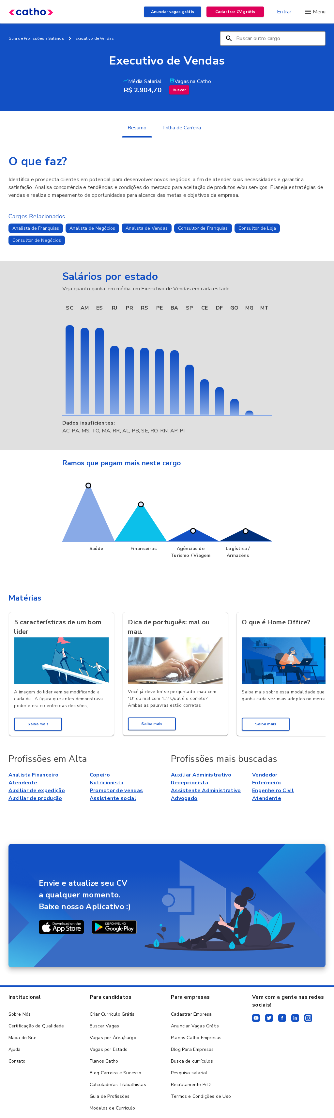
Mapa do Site (22, 1038)
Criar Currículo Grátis (112, 1014)
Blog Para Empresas (192, 1049)
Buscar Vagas (104, 1026)
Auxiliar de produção (35, 798)
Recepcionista (189, 782)
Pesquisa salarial (189, 1073)
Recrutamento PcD (191, 1085)
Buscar (179, 90)
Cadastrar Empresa (191, 1014)
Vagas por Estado (109, 1049)
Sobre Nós (19, 1014)
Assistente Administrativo (206, 790)
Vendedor (264, 774)
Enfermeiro (266, 782)
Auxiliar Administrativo (201, 774)
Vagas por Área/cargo (113, 1038)
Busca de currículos (192, 1061)
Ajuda (14, 1049)
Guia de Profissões (110, 1096)
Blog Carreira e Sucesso (116, 1073)
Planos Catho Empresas (196, 1038)
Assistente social (113, 798)
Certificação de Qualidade (36, 1026)
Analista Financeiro (33, 774)
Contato (16, 1061)
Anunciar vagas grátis (172, 11)
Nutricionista (107, 782)
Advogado (184, 798)
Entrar (284, 11)
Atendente (23, 782)
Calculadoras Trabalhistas (118, 1085)
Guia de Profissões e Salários (36, 38)
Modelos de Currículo (112, 1108)
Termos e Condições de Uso (201, 1096)
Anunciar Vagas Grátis (195, 1026)
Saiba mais (38, 724)
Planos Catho (104, 1061)
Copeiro (100, 774)
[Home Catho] (30, 12)
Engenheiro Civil (273, 790)
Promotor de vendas (116, 790)
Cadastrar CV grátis (235, 11)
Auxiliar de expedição (36, 790)
